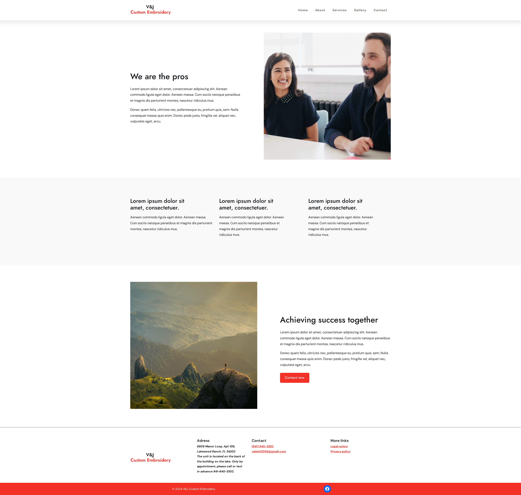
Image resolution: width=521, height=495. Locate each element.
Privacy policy (340, 451)
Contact (380, 10)
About (320, 10)
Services (340, 10)
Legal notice (339, 446)
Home (303, 10)
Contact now (294, 377)
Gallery (360, 10)
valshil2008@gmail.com (269, 451)
